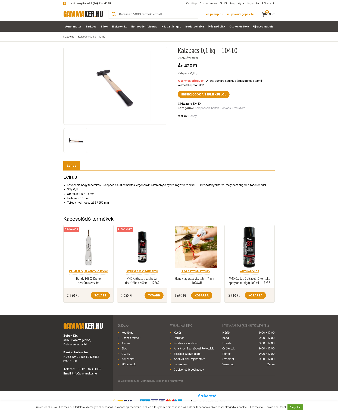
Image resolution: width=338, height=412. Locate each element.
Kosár (177, 332)
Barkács (91, 26)
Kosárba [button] (202, 295)
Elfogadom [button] (295, 407)
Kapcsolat (253, 3)
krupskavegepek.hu (241, 14)
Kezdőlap (191, 3)
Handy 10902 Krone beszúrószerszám (88, 280)
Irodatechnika (194, 26)
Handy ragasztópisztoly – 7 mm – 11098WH (196, 280)
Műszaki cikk (216, 26)
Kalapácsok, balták (207, 108)
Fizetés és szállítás (186, 343)
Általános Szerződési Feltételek (194, 348)
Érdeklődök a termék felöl (203, 94)
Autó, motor (73, 26)
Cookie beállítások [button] (276, 407)
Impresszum (181, 364)
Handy (192, 116)
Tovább (100, 295)
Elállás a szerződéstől (187, 353)
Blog (233, 3)
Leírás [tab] (71, 165)
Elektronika (119, 26)
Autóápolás (249, 271)
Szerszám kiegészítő (142, 271)
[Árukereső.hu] (207, 397)
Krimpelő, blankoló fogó (88, 271)
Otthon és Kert (239, 26)
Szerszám (238, 108)
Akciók (224, 3)
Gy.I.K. (241, 3)
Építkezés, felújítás (144, 26)
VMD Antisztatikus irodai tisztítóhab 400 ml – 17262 (142, 280)
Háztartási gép (171, 26)
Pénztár (179, 338)
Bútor (104, 26)
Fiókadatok (268, 3)
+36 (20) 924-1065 (99, 3)
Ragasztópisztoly (195, 271)
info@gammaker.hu (84, 373)
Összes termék (208, 3)
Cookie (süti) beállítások (189, 369)
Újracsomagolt (263, 26)
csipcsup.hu (214, 14)
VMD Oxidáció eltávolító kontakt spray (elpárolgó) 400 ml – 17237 (249, 280)
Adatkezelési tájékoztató (189, 359)
